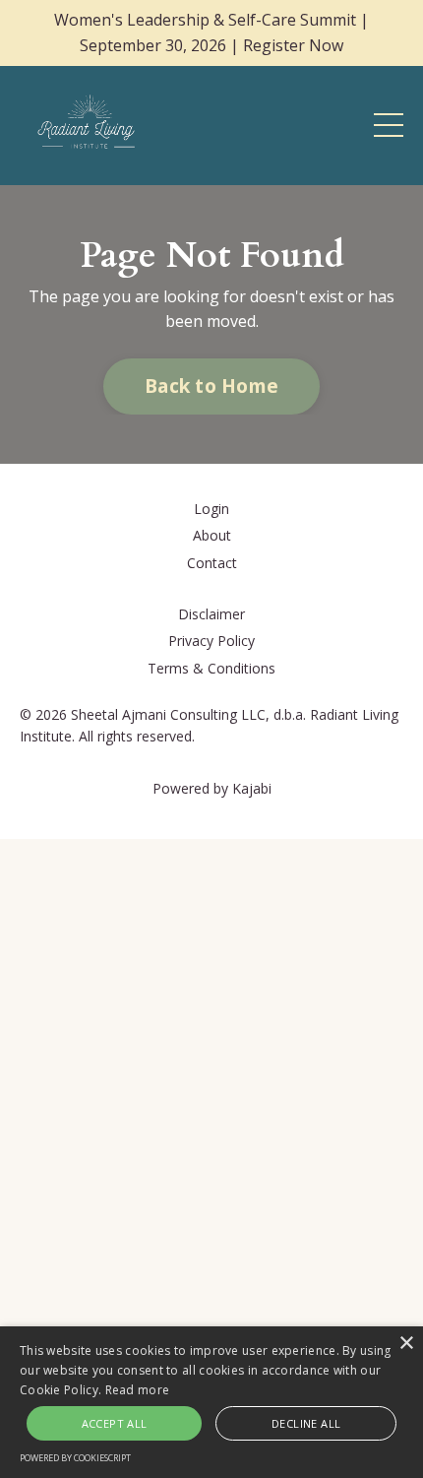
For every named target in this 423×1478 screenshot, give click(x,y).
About (212, 535)
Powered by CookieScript (75, 1457)
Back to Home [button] (211, 385)
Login (211, 508)
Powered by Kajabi (212, 788)
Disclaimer (211, 614)
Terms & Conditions (211, 668)
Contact (212, 562)
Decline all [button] (306, 1423)
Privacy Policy (211, 640)
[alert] (211, 1402)
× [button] (405, 1343)
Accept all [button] (115, 1423)
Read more (137, 1390)
